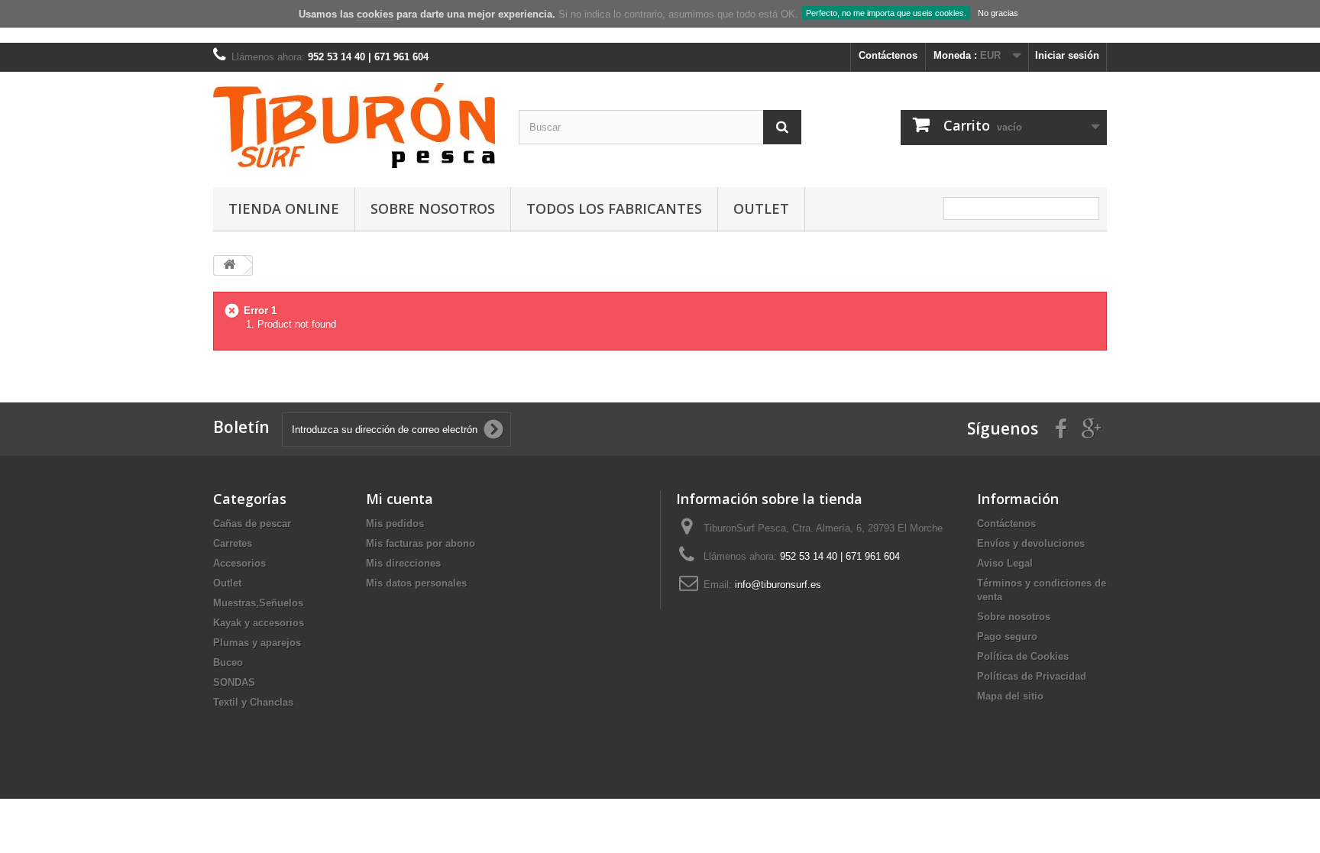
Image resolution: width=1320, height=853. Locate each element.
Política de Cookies (1023, 656)
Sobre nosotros (432, 208)
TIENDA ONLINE (283, 208)
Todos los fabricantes (614, 208)
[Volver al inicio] (229, 265)
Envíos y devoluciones (1031, 543)
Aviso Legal (1005, 563)
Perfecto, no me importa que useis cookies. (886, 13)
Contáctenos (888, 55)
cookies (375, 14)
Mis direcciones (403, 563)
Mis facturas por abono (420, 543)
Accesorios (239, 563)
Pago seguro (1007, 636)
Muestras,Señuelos (258, 603)
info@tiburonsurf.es (778, 584)
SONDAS (234, 682)
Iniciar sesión (1067, 55)
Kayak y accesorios (258, 622)
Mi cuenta (399, 499)
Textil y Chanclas (253, 702)
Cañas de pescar (252, 523)
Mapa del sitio (1010, 696)
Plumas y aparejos (257, 642)
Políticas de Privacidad (1031, 676)
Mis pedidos (395, 523)
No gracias (998, 13)
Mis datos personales (416, 583)
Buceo (228, 662)
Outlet (761, 208)
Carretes (232, 543)
